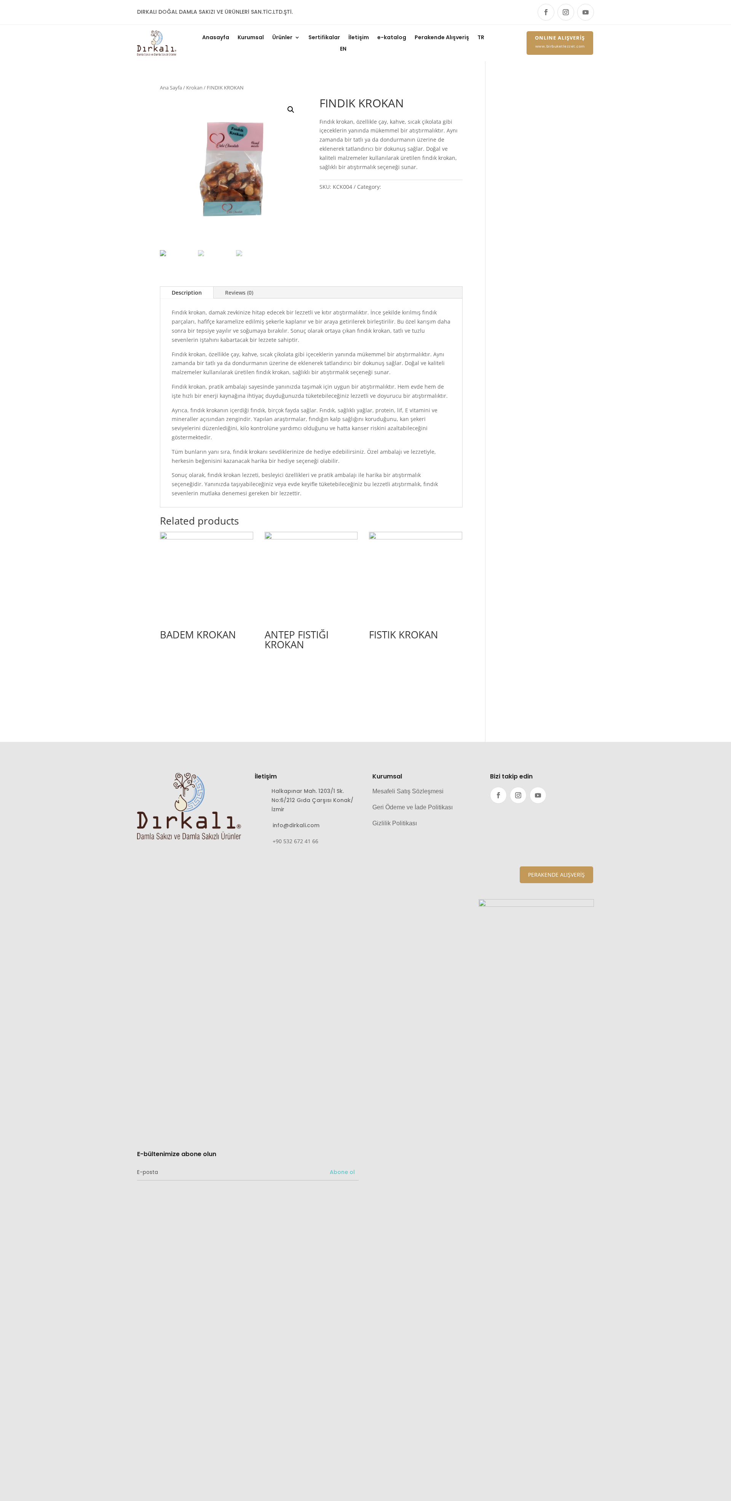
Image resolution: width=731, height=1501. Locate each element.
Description (187, 292)
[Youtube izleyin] (585, 12)
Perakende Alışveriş (442, 38)
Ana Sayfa (171, 87)
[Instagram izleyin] (565, 12)
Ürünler (282, 38)
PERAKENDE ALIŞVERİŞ (556, 874)
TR (480, 38)
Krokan (194, 87)
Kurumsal (251, 38)
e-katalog (391, 38)
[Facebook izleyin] (546, 12)
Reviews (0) (239, 292)
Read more (187, 661)
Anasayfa (215, 38)
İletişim (358, 38)
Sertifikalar (324, 38)
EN (343, 49)
